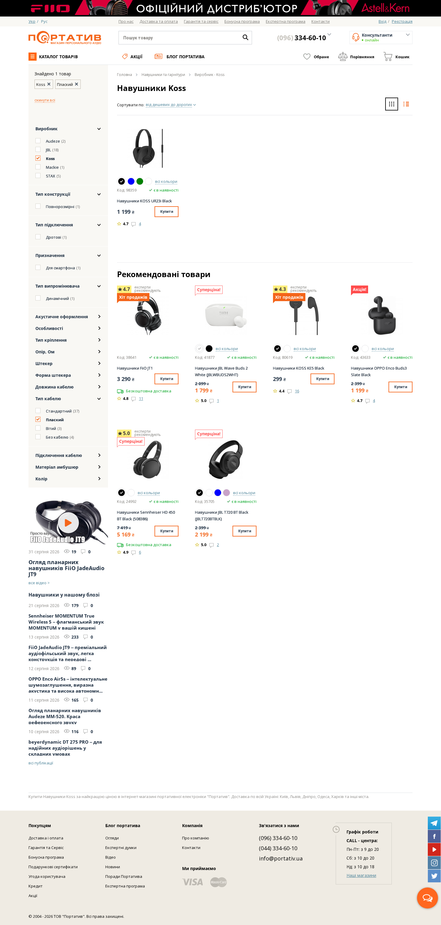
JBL (48, 150)
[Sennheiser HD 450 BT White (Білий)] (131, 492)
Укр (31, 21)
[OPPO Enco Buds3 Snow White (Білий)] (365, 348)
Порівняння (362, 56)
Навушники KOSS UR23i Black (144, 201)
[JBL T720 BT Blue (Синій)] (217, 492)
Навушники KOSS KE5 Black (298, 368)
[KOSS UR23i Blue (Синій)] (131, 181)
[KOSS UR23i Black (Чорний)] (121, 181)
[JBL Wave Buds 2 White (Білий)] (199, 348)
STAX (50, 176)
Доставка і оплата (45, 838)
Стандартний (59, 411)
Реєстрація (402, 21)
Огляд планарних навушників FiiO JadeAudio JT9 (66, 568)
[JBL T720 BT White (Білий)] (209, 492)
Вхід (382, 21)
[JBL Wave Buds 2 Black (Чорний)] (209, 348)
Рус (44, 21)
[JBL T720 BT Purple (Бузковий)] (226, 492)
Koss (50, 158)
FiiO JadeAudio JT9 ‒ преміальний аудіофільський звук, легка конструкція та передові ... (67, 652)
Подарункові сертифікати (53, 866)
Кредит (35, 886)
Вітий (51, 428)
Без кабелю (57, 437)
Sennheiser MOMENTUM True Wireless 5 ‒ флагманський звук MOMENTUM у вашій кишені (66, 621)
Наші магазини (361, 875)
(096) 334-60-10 (278, 838)
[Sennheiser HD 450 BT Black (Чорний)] (121, 492)
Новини (112, 866)
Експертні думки (120, 847)
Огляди (112, 838)
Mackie (52, 167)
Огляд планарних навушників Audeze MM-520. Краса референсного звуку (64, 715)
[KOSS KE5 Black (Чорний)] (277, 348)
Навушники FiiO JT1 (135, 368)
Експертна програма (125, 886)
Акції (136, 56)
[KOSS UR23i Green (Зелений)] (139, 181)
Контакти (191, 847)
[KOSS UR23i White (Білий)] (148, 181)
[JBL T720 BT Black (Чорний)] (199, 492)
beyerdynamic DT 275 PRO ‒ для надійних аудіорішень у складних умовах (65, 747)
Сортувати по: (130, 104)
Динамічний (57, 298)
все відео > (39, 582)
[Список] (406, 105)
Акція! (359, 289)
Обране (321, 56)
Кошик (402, 56)
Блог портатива (185, 56)
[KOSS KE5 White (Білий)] (287, 348)
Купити (166, 212)
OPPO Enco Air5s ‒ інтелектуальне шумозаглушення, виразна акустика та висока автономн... (67, 684)
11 (141, 398)
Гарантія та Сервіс (46, 847)
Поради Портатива (123, 876)
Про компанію (195, 838)
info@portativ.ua (281, 858)
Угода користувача (46, 876)
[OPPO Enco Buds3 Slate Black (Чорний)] (355, 348)
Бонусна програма (46, 857)
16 (297, 391)
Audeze (53, 141)
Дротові (53, 237)
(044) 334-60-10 (278, 848)
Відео (110, 857)
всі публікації (40, 763)
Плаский (55, 419)
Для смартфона (60, 268)
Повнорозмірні (60, 206)
